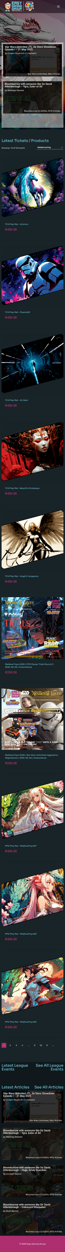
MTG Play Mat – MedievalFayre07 (20, 846)
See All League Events (49, 1067)
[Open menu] (58, 6)
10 (41, 1045)
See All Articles (48, 1087)
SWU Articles (54, 74)
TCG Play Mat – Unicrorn (16, 224)
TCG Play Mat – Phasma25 (17, 312)
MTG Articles (54, 111)
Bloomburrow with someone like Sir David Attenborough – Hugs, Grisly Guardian (26, 1169)
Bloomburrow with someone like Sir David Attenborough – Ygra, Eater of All (28, 85)
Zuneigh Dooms (13, 1174)
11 (47, 1045)
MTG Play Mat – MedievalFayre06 (21, 934)
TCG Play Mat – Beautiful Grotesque (22, 488)
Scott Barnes (12, 1211)
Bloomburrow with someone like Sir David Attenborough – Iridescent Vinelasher (26, 1206)
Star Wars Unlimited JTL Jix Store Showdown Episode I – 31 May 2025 (30, 48)
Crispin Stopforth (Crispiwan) (22, 53)
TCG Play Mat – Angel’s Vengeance (21, 576)
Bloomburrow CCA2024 (35, 111)
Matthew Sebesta (16, 90)
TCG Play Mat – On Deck (16, 400)
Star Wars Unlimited (37, 74)
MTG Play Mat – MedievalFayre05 (21, 1022)
